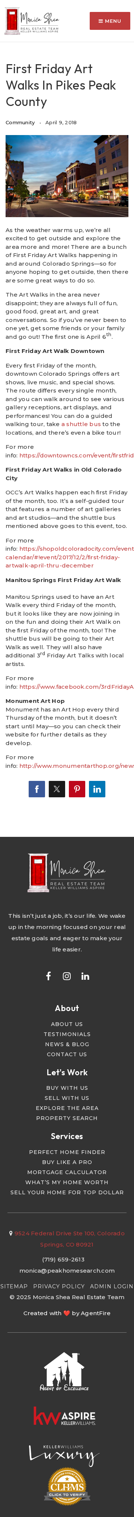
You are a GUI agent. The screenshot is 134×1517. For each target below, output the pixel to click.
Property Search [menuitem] (67, 1118)
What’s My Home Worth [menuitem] (67, 1182)
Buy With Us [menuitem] (67, 1088)
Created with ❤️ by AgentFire (67, 1313)
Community (20, 122)
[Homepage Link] (32, 20)
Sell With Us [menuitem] (67, 1098)
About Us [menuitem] (67, 1024)
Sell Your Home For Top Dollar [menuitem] (67, 1192)
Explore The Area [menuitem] (67, 1108)
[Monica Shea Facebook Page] (48, 975)
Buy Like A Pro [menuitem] (67, 1162)
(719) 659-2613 (63, 1259)
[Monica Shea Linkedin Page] (85, 975)
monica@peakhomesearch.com (67, 1270)
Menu (112, 21)
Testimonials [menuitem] (67, 1034)
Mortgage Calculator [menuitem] (67, 1172)
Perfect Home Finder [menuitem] (67, 1152)
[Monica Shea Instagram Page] (67, 975)
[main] (67, 418)
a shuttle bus (81, 424)
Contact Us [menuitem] (67, 1054)
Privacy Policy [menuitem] (59, 1286)
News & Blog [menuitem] (67, 1044)
